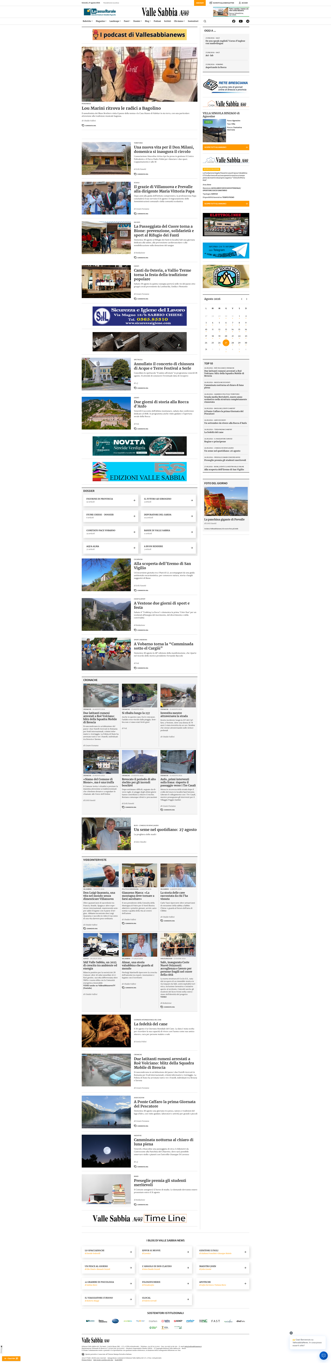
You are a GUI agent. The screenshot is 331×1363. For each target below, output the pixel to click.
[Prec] (241, 296)
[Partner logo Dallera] (165, 1321)
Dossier (136, 21)
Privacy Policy (87, 1360)
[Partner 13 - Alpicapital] (228, 1321)
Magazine (100, 21)
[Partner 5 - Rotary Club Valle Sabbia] (140, 1321)
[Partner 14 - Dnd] (241, 1321)
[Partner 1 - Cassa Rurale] (90, 1321)
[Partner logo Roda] (165, 1327)
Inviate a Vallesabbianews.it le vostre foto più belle (221, 526)
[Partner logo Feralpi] (153, 1327)
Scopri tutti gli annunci (215, 144)
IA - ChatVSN (9, 1358)
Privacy (1, 1350)
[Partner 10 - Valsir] (190, 1321)
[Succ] (246, 296)
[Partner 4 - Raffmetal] (128, 1321)
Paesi (126, 21)
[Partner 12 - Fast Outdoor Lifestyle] (216, 1321)
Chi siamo (178, 21)
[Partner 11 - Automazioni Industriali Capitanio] (203, 1321)
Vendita (208, 119)
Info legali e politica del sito (103, 1360)
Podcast (157, 21)
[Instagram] (241, 21)
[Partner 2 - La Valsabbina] (103, 1321)
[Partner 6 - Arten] (153, 1321)
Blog (147, 21)
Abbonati (200, 3)
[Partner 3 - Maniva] (115, 1321)
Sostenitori (193, 21)
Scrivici (167, 21)
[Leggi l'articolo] (139, 74)
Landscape (114, 21)
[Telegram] (247, 21)
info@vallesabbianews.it (193, 1346)
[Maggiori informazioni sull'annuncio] (214, 127)
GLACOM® (118, 1360)
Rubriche (87, 21)
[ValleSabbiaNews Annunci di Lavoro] (226, 159)
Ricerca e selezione (211, 166)
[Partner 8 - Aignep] (178, 1321)
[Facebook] (233, 21)
